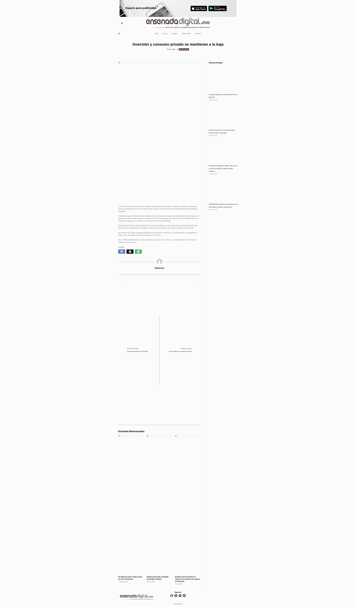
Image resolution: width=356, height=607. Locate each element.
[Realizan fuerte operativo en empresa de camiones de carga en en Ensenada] (188, 504)
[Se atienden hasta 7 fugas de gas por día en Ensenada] (131, 504)
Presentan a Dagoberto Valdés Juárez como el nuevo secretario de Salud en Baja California (223, 168)
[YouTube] (184, 595)
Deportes (198, 33)
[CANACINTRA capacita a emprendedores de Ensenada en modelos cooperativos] (223, 189)
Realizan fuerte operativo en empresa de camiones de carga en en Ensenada (187, 579)
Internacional (186, 33)
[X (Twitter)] (130, 251)
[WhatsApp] (138, 251)
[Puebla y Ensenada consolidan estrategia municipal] (159, 504)
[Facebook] (121, 251)
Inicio (156, 33)
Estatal (165, 33)
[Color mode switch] (122, 23)
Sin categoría (184, 49)
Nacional (175, 33)
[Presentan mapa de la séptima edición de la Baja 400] (223, 79)
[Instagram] (180, 595)
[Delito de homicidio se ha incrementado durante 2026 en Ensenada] (223, 115)
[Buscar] (119, 33)
